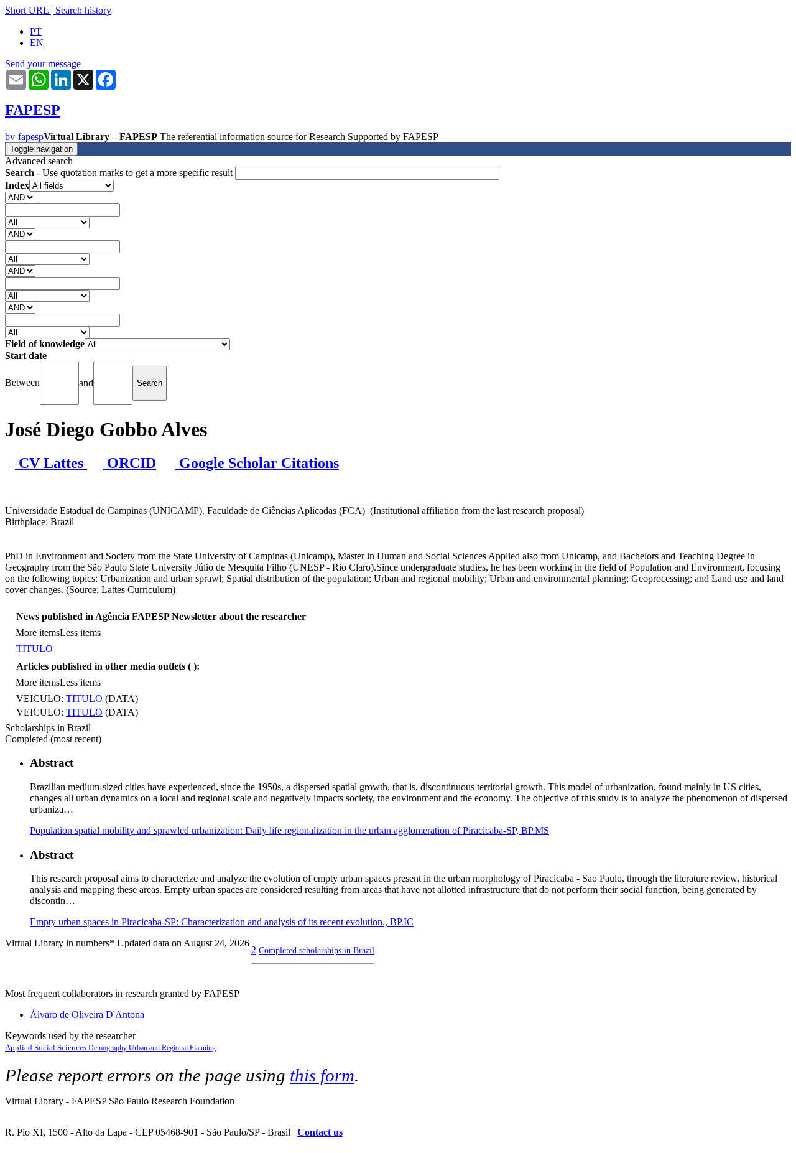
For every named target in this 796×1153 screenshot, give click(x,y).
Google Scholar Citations (257, 463)
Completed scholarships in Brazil (316, 950)
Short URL (27, 10)
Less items (80, 632)
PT (36, 31)
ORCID (129, 463)
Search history (83, 10)
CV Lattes (51, 463)
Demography (108, 1047)
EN (37, 42)
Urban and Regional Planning (172, 1047)
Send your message (43, 63)
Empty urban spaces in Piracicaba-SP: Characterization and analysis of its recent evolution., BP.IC (222, 922)
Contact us (320, 1132)
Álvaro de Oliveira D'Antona (87, 1014)
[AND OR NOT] (20, 197)
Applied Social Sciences (46, 1047)
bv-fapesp (24, 136)
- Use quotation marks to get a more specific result (120, 172)
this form (322, 1075)
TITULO (34, 648)
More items (38, 632)
